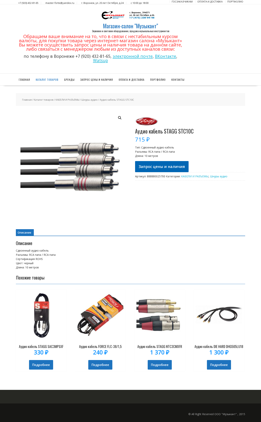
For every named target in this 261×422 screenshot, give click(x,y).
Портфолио (158, 79)
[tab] (24, 232)
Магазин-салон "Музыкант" (130, 26)
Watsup (100, 60)
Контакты (177, 79)
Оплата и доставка (131, 79)
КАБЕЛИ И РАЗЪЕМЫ (67, 99)
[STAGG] (146, 126)
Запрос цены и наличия (96, 79)
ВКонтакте (165, 56)
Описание (24, 232)
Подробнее (41, 365)
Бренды (69, 79)
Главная (24, 79)
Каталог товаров (47, 79)
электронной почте (133, 56)
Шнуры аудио (89, 99)
